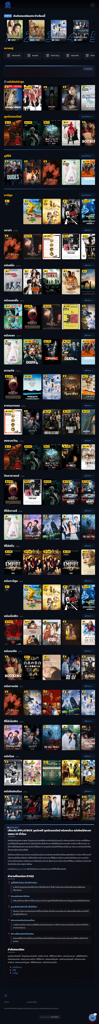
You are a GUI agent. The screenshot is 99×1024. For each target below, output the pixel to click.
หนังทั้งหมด (17, 967)
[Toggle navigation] (92, 5)
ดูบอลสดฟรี (21, 869)
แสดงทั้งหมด (86, 116)
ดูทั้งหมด (88, 230)
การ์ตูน (15, 973)
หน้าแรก (6, 1002)
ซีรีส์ (14, 970)
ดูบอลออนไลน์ (32, 1002)
